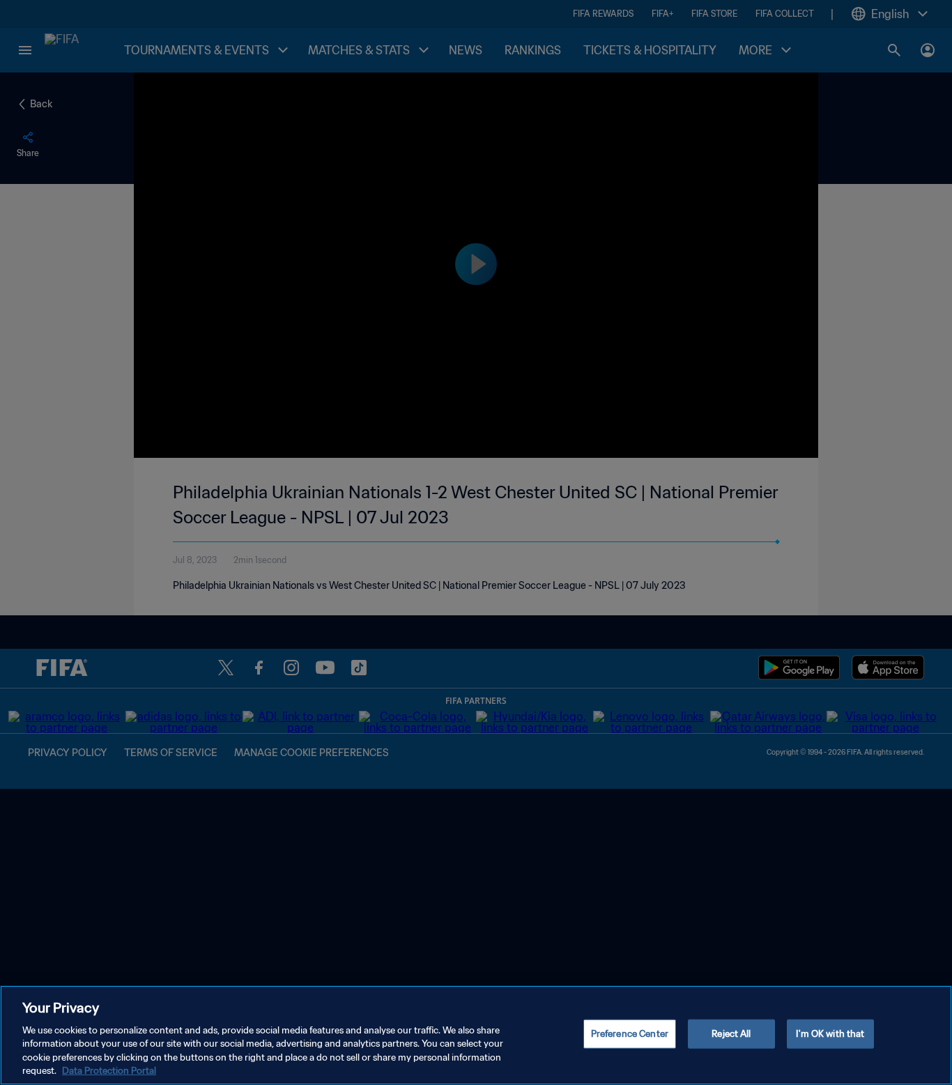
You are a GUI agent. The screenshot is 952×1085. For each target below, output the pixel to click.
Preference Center (629, 1034)
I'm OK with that (830, 1034)
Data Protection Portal (109, 1071)
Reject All (731, 1034)
